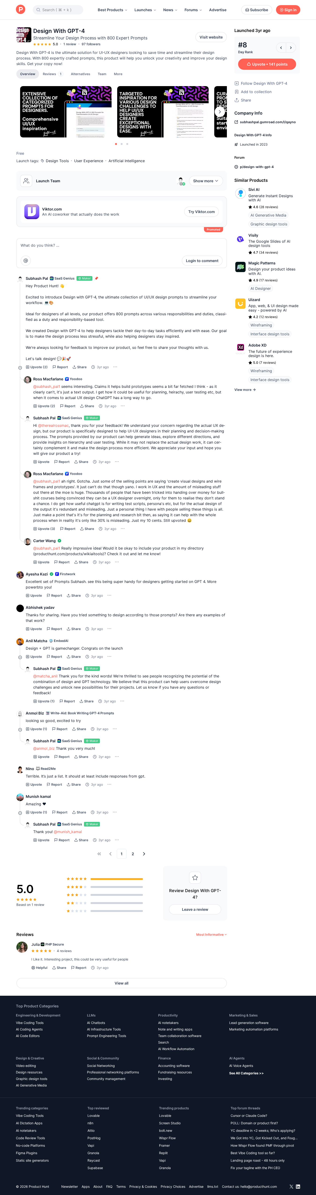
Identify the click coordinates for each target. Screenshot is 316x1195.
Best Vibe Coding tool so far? (253, 1153)
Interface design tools (270, 334)
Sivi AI (253, 189)
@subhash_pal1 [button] (46, 386)
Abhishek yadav (40, 607)
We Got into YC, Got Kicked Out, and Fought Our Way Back (264, 1138)
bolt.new (165, 1130)
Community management (106, 1079)
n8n (90, 1123)
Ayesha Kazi (37, 574)
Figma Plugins (26, 1153)
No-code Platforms (30, 1145)
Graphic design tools (269, 224)
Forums (191, 9)
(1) (46, 701)
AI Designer (261, 288)
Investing (165, 1079)
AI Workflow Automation (176, 1049)
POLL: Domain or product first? (254, 1123)
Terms (121, 1186)
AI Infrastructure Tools (104, 1029)
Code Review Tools (30, 1138)
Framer (164, 1145)
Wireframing (261, 325)
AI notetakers (168, 1023)
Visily (253, 235)
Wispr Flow (167, 1138)
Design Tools (57, 160)
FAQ (109, 1186)
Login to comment (202, 260)
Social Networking (101, 1066)
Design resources (29, 1072)
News (168, 9)
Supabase (95, 1168)
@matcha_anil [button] (45, 676)
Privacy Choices (173, 1186)
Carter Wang (44, 540)
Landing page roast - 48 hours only (258, 1160)
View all (121, 983)
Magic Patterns (262, 263)
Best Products (110, 9)
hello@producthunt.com (258, 1186)
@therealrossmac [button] (53, 425)
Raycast (93, 1160)
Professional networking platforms (113, 1072)
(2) (39, 367)
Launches (143, 9)
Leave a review (195, 909)
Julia (35, 944)
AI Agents (237, 1058)
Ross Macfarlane (48, 379)
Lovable (93, 1116)
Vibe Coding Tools (30, 1023)
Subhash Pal (37, 278)
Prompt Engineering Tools (106, 1036)
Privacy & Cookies (143, 1186)
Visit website (211, 37)
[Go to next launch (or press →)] (291, 47)
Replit (163, 1153)
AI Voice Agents (241, 1066)
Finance (164, 1058)
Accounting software (174, 1066)
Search (163, 1042)
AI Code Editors (28, 1036)
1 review (69, 44)
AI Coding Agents (29, 1029)
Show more (203, 181)
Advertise (217, 9)
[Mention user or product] (26, 261)
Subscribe (259, 9)
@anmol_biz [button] (44, 748)
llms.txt (212, 1186)
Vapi (90, 1145)
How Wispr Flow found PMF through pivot (262, 1145)
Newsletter (69, 1186)
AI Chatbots (96, 1023)
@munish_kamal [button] (68, 831)
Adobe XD (257, 345)
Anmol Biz (35, 713)
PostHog (94, 1138)
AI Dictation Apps (29, 1123)
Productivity (168, 1015)
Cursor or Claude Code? (249, 1116)
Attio (90, 1130)
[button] (118, 73)
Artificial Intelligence (127, 160)
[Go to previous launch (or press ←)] (281, 47)
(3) (46, 529)
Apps (86, 1186)
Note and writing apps (175, 1029)
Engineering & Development (38, 1015)
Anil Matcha (36, 640)
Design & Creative (30, 1058)
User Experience (88, 160)
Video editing (26, 1066)
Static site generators (32, 1160)
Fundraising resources (175, 1072)
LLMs (91, 1015)
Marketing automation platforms (253, 1029)
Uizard (254, 299)
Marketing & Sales (243, 1015)
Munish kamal (38, 796)
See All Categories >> (246, 1073)
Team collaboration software (179, 1036)
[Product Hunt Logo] (20, 10)
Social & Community (103, 1058)
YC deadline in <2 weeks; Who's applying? (263, 1130)
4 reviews (64, 951)
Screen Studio (170, 1123)
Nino (30, 768)
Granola (93, 1153)
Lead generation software (249, 1023)
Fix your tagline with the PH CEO (255, 1168)
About (97, 1186)
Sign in (290, 9)
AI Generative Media (268, 215)
